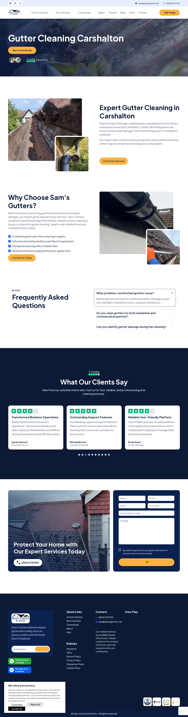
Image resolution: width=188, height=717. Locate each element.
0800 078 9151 (173, 3)
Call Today (169, 12)
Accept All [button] (17, 708)
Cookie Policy (73, 668)
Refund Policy (73, 656)
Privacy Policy (73, 660)
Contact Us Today (22, 257)
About (69, 628)
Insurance (71, 648)
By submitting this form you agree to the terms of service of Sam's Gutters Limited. (145, 552)
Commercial (72, 624)
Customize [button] (17, 704)
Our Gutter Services (113, 161)
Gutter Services (74, 617)
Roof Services (73, 621)
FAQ (68, 632)
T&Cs (69, 652)
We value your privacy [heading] (21, 685)
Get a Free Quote (22, 50)
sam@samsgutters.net (148, 3)
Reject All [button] (35, 704)
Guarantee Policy (75, 664)
